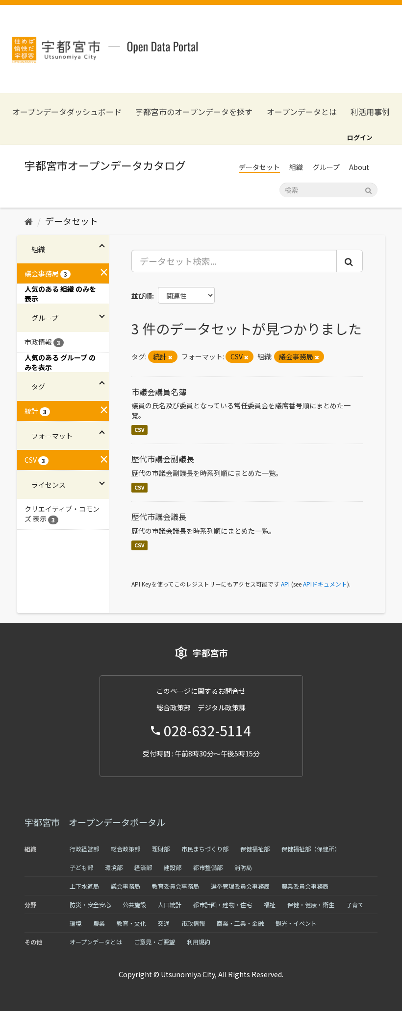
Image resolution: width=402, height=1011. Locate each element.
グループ (326, 167)
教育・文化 (131, 923)
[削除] (170, 357)
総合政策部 (125, 849)
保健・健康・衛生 (310, 904)
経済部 (143, 867)
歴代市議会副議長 (162, 459)
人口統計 (169, 904)
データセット (259, 167)
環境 (75, 923)
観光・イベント (296, 923)
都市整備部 (208, 867)
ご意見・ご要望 (154, 942)
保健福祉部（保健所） (310, 849)
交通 (164, 923)
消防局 (243, 867)
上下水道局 (84, 886)
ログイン (360, 137)
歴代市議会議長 (158, 516)
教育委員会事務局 (175, 886)
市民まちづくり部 (204, 849)
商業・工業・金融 (240, 923)
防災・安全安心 (90, 904)
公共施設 (134, 904)
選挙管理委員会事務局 (240, 886)
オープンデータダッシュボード (67, 112)
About (359, 167)
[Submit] (368, 189)
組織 (296, 167)
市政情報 (193, 923)
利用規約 (198, 942)
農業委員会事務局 (304, 886)
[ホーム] (29, 220)
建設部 (172, 867)
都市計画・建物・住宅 (222, 904)
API (285, 584)
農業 (99, 923)
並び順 (141, 296)
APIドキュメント (325, 584)
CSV (139, 429)
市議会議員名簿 (158, 392)
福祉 (270, 904)
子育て (355, 904)
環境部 (114, 867)
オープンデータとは (302, 112)
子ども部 (81, 867)
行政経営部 (84, 849)
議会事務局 (125, 886)
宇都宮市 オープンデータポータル (95, 822)
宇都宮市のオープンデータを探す (193, 112)
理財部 (161, 849)
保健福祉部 (255, 849)
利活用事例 (370, 112)
